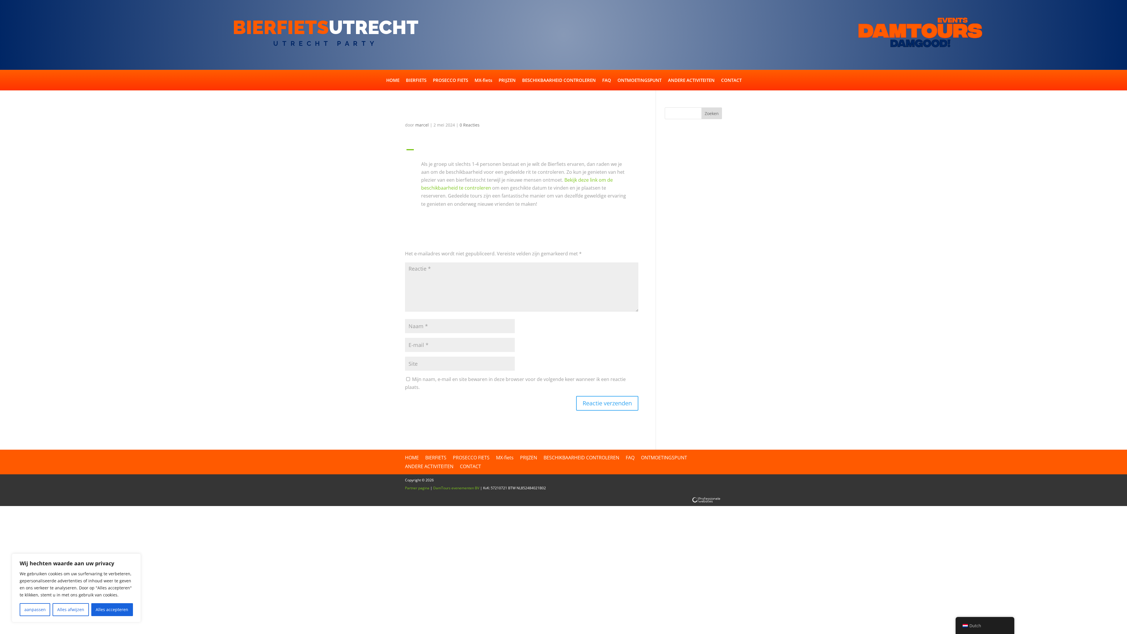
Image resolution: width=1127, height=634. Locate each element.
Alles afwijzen (70, 609)
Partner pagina (417, 487)
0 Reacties (470, 125)
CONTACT (731, 80)
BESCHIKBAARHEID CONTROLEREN (559, 80)
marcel (422, 125)
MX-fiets (483, 80)
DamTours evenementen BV (456, 487)
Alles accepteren (112, 609)
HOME (392, 80)
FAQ (606, 80)
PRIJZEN (507, 80)
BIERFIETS (416, 80)
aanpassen (35, 609)
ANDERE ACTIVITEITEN (691, 80)
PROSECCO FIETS (450, 80)
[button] (521, 151)
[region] (76, 588)
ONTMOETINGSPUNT (640, 80)
